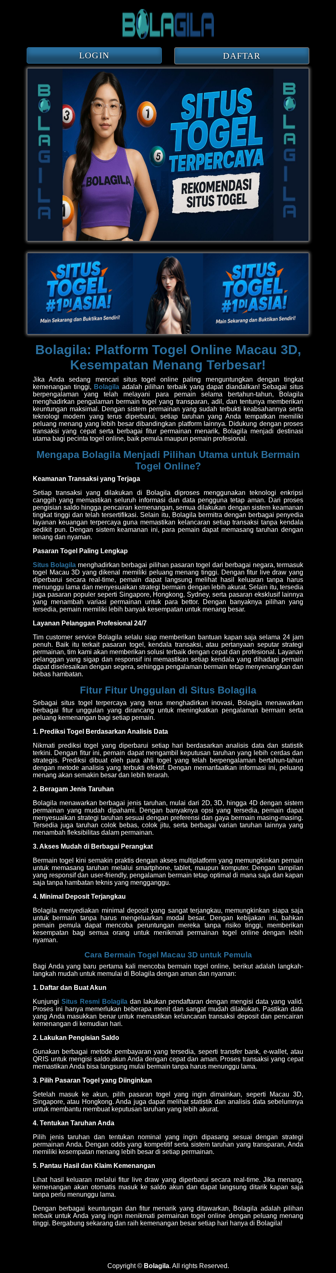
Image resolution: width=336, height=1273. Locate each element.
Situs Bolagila (54, 564)
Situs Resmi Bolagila (94, 1001)
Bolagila (105, 386)
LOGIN (94, 55)
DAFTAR (242, 55)
